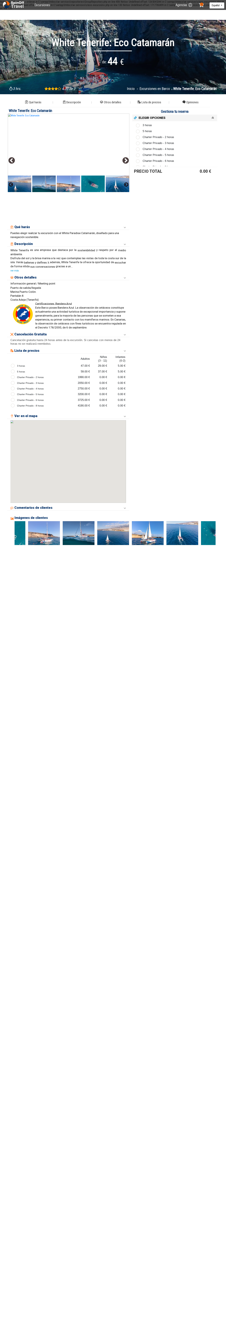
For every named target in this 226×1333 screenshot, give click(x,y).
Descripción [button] (73, 102)
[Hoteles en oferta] (14, 5)
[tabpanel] (68, 152)
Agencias (181, 5)
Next (125, 160)
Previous (11, 160)
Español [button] (216, 5)
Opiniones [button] (192, 102)
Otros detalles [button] (112, 102)
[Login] (190, 5)
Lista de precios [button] (151, 102)
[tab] (174, 118)
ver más (14, 270)
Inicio (131, 89)
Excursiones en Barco (154, 89)
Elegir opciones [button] (152, 118)
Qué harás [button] (35, 102)
